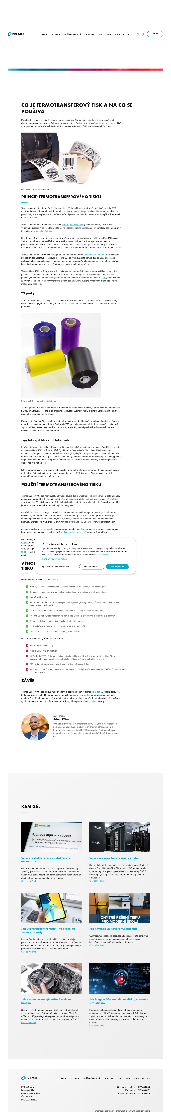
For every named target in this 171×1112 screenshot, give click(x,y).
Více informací (103, 554)
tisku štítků (97, 692)
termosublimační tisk (42, 231)
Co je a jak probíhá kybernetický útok (114, 858)
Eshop (155, 34)
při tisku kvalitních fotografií (74, 532)
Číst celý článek (28, 881)
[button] (85, 559)
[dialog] (85, 556)
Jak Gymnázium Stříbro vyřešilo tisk (113, 928)
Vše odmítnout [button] (91, 566)
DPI (104, 277)
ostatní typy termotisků (72, 225)
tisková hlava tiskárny (94, 255)
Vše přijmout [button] (117, 566)
